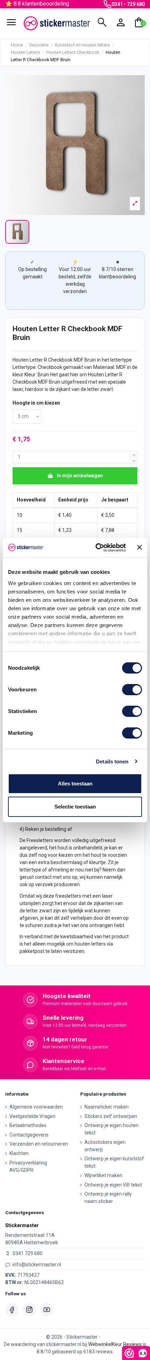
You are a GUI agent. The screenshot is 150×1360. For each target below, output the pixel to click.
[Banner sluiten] (139, 547)
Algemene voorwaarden (36, 1107)
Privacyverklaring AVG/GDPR (28, 1166)
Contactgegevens (28, 1135)
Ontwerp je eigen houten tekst (111, 1129)
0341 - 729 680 (128, 4)
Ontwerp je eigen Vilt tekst (113, 1185)
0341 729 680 (28, 1253)
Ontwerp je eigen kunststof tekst (114, 1162)
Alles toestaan (75, 783)
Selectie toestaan (75, 807)
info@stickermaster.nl (37, 1264)
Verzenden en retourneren (38, 1144)
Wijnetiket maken (103, 1175)
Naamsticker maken (106, 1107)
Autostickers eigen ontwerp (105, 1145)
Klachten (19, 1153)
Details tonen (112, 761)
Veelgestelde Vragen (32, 1116)
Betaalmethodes (27, 1125)
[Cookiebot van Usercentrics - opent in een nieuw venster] (96, 547)
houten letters (90, 944)
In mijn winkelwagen (80, 475)
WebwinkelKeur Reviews (115, 1344)
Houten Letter (28, 360)
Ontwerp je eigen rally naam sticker (108, 1197)
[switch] (132, 689)
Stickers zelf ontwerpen (110, 1116)
